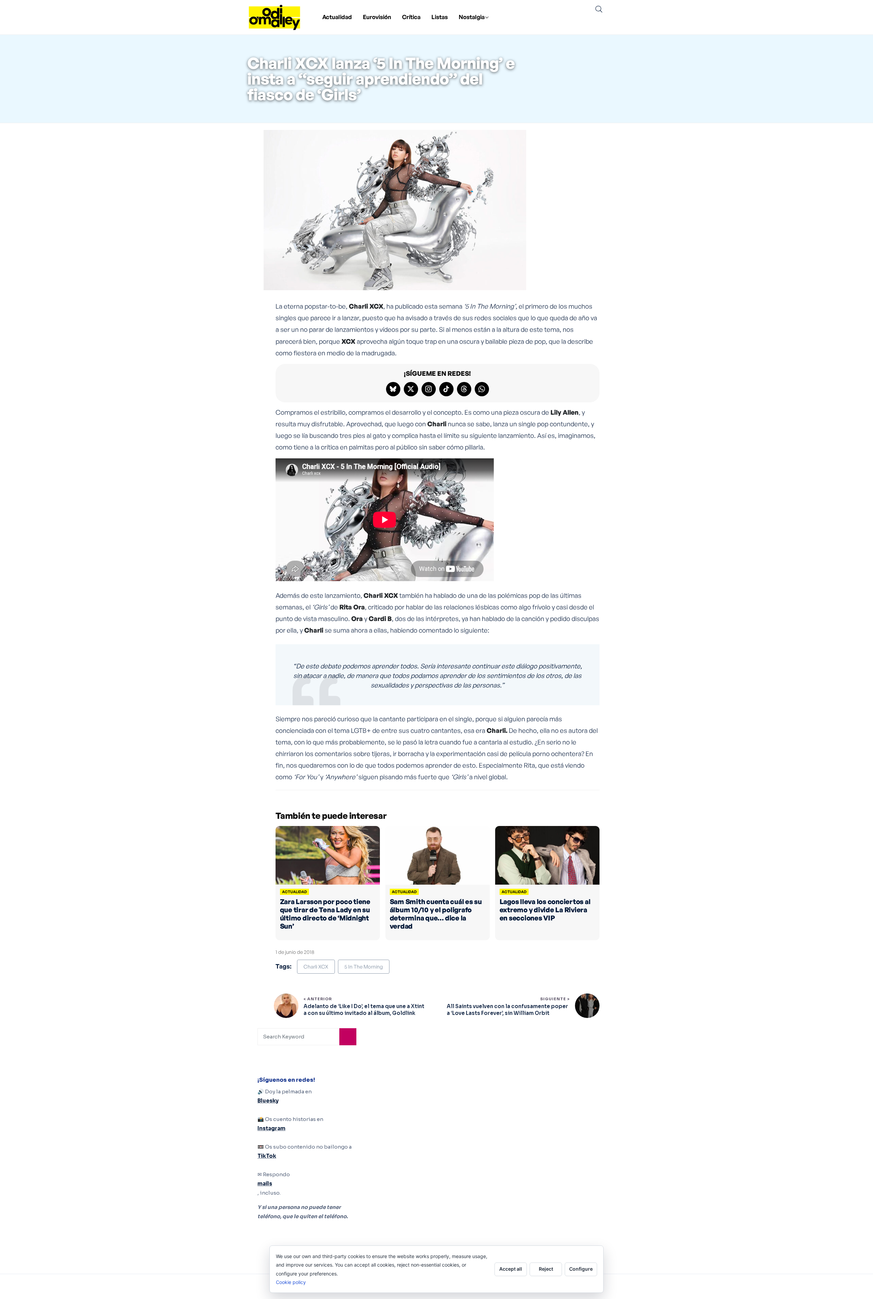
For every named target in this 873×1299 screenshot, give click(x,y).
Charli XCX (316, 966)
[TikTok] (446, 389)
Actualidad (337, 16)
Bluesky (268, 1100)
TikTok (266, 1156)
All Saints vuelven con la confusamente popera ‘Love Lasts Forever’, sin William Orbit (507, 1009)
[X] (411, 389)
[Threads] (464, 389)
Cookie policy (291, 1282)
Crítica (411, 16)
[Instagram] (428, 389)
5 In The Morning (363, 966)
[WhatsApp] (482, 389)
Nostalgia (472, 16)
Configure (581, 1269)
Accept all (510, 1269)
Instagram (271, 1128)
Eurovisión (377, 16)
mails (264, 1183)
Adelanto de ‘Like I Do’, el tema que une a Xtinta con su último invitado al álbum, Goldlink (364, 1009)
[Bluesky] (393, 389)
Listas (439, 16)
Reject (546, 1269)
